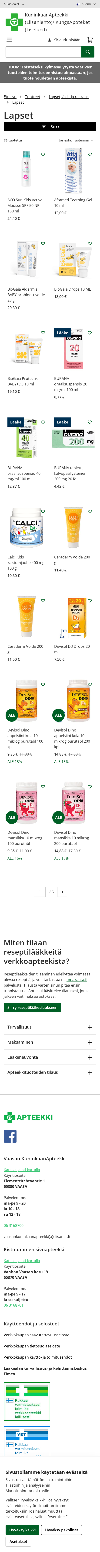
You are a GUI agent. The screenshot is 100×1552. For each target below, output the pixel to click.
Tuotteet (32, 96)
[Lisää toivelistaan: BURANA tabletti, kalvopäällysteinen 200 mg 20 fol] (89, 422)
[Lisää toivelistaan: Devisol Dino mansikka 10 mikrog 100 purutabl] (43, 786)
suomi (86, 4)
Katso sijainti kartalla (22, 1169)
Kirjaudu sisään (66, 39)
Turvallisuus (19, 1027)
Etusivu (10, 96)
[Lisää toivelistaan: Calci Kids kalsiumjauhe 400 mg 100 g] (43, 511)
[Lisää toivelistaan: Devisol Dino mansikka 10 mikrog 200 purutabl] (89, 786)
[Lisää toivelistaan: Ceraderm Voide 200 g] (89, 511)
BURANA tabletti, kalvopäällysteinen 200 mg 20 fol (70, 473)
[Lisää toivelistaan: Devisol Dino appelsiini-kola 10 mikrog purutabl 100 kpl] (43, 684)
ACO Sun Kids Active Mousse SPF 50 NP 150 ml (24, 205)
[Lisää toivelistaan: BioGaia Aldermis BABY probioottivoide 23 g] (43, 243)
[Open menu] (9, 40)
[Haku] (87, 52)
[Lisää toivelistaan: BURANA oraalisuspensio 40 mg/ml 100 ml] (43, 422)
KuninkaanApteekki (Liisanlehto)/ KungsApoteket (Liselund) (57, 22)
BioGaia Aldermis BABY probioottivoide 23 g (26, 295)
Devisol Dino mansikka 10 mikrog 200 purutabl (71, 838)
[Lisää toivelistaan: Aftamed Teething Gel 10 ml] (89, 154)
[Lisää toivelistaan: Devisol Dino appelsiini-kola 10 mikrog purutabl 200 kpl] (89, 684)
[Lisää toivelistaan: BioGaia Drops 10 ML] (89, 243)
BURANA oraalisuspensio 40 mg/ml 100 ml (23, 473)
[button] (50, 126)
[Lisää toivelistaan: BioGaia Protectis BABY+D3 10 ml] (43, 332)
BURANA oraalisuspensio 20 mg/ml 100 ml (70, 384)
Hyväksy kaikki (22, 1530)
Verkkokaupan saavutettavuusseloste (36, 1334)
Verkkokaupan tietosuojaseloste (32, 1346)
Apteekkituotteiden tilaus (32, 1072)
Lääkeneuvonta (22, 1057)
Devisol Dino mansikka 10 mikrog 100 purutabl (24, 838)
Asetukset (18, 1541)
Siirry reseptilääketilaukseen (32, 1007)
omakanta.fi (77, 979)
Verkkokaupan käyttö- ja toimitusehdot (38, 1357)
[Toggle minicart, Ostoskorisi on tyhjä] (90, 40)
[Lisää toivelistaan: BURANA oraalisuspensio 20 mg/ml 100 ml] (89, 332)
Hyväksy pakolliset (61, 1530)
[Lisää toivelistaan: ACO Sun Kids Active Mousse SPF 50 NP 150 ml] (43, 154)
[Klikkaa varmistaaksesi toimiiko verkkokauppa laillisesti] (50, 1401)
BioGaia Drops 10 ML (72, 289)
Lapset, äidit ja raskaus (69, 96)
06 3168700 (13, 1225)
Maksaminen (20, 1042)
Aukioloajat (11, 4)
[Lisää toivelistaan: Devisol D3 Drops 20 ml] (89, 600)
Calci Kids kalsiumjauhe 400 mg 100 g (25, 563)
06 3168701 (13, 1305)
